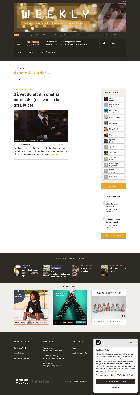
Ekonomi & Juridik (27, 266)
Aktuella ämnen (19, 353)
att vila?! (111, 205)
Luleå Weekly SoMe (79, 353)
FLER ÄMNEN (113, 186)
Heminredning (57, 266)
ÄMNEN (30, 52)
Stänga (131, 342)
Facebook (75, 348)
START (20, 52)
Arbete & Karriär (23, 90)
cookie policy (115, 371)
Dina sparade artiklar (21, 358)
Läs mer (54, 154)
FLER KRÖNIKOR (112, 235)
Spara (61, 145)
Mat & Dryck (86, 266)
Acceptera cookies (115, 381)
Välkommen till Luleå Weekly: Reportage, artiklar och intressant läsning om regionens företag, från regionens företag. (62, 35)
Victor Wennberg (23, 145)
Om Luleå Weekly (46, 52)
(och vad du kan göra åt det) (38, 100)
